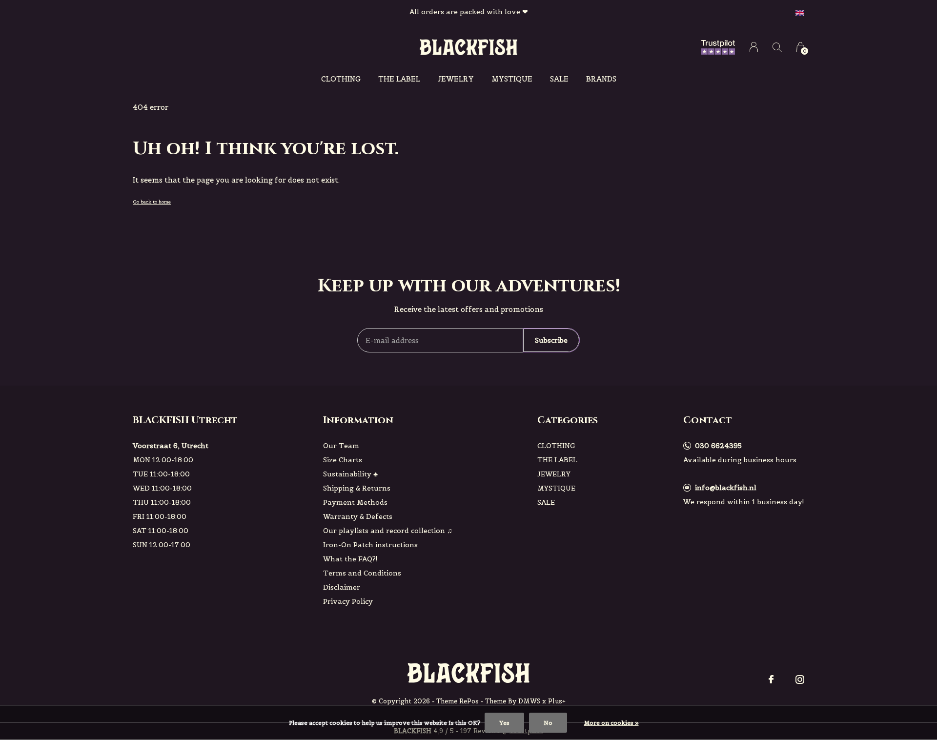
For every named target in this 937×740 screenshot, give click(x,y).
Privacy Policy (348, 601)
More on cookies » (611, 722)
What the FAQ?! (350, 559)
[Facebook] (771, 679)
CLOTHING (341, 78)
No (548, 722)
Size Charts (342, 459)
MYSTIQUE (511, 78)
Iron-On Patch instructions (370, 544)
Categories (567, 420)
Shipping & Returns (356, 488)
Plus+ (557, 701)
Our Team (341, 445)
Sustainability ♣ (350, 474)
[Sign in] (754, 47)
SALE (559, 78)
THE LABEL (399, 78)
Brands (601, 78)
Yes (504, 722)
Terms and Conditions (362, 573)
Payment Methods (355, 502)
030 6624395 (718, 445)
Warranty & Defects (357, 516)
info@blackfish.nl (725, 487)
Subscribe (551, 340)
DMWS (529, 701)
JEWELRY (456, 78)
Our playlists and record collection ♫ (387, 530)
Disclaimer (341, 587)
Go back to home (152, 202)
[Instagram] (799, 679)
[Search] (777, 47)
